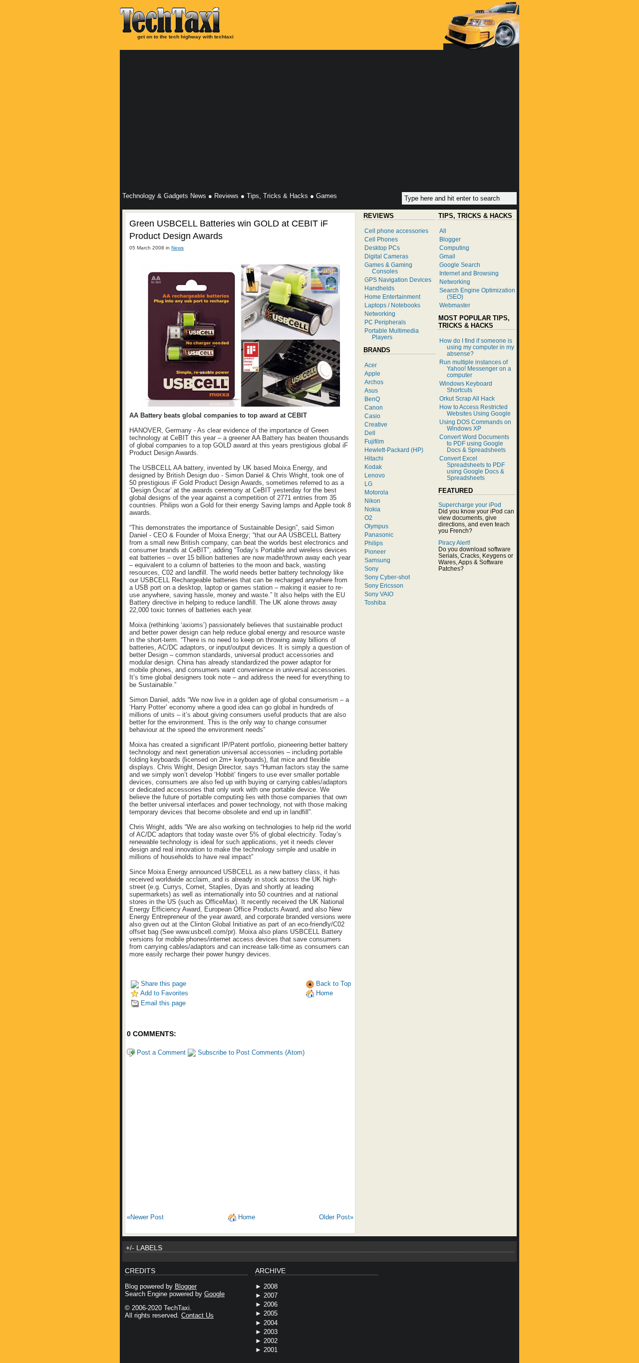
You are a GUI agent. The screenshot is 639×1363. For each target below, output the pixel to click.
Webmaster (454, 305)
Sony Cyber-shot (387, 577)
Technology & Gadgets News (164, 196)
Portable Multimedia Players (391, 333)
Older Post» (336, 1217)
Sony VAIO (378, 594)
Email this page (162, 1003)
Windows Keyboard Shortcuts (465, 386)
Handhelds (379, 288)
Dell (369, 433)
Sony (371, 568)
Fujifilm (374, 441)
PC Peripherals (385, 322)
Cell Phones (381, 239)
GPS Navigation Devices (397, 279)
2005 (271, 1313)
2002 (271, 1341)
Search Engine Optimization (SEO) (477, 293)
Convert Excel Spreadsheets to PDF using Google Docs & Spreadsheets (472, 468)
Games (326, 196)
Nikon (372, 500)
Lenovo (374, 475)
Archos (373, 382)
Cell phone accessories (396, 230)
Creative (375, 424)
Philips (373, 543)
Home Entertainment (392, 296)
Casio (372, 416)
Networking (379, 313)
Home (323, 993)
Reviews (226, 196)
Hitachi (373, 458)
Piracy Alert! (454, 542)
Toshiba (375, 602)
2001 (271, 1350)
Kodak (373, 466)
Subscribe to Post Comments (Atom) (250, 1052)
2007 (271, 1295)
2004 (271, 1323)
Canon (373, 407)
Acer (370, 365)
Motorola (376, 492)
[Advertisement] (319, 122)
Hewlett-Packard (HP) (393, 450)
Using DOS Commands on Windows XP (475, 425)
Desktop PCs (382, 247)
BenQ (372, 399)
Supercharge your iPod (469, 504)
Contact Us (197, 1315)
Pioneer (375, 551)
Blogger (450, 239)
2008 (271, 1286)
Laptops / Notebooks (392, 305)
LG (368, 483)
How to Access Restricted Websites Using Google (475, 410)
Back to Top (332, 983)
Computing (454, 247)
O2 (368, 517)
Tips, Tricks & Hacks (277, 196)
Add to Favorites (163, 993)
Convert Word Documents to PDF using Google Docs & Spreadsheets (474, 443)
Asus (371, 390)
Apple (372, 373)
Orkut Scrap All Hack (467, 398)
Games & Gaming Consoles (388, 267)
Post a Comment (160, 1052)
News (177, 247)
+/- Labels (144, 1248)
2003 (271, 1332)
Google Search (459, 264)
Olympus (376, 526)
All (442, 230)
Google (214, 1294)
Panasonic (378, 534)
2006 (271, 1304)
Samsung (377, 560)
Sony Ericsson (383, 585)
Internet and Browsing (469, 273)
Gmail (447, 256)
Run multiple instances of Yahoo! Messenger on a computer (475, 368)
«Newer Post (145, 1217)
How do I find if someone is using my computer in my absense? (476, 347)
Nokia (372, 509)
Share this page (162, 983)
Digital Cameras (386, 256)
